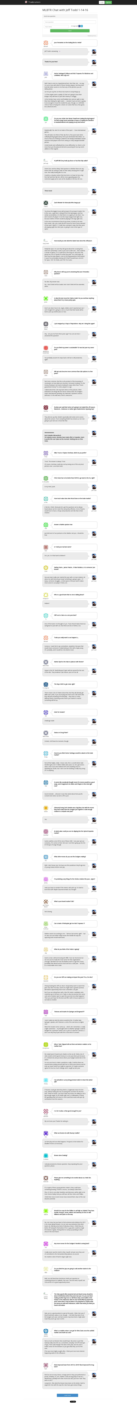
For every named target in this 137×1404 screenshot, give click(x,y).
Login (101, 2)
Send (69, 31)
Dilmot (94, 35)
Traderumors (34, 2)
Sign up (108, 2)
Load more (67, 1395)
